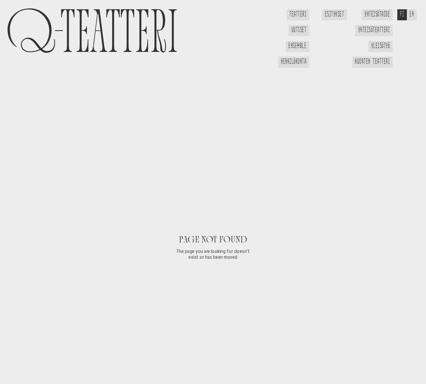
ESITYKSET (334, 14)
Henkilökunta (293, 61)
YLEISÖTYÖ (380, 46)
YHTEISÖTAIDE (377, 14)
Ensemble (297, 46)
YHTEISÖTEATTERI (374, 30)
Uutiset (299, 30)
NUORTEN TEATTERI (372, 61)
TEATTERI (297, 14)
